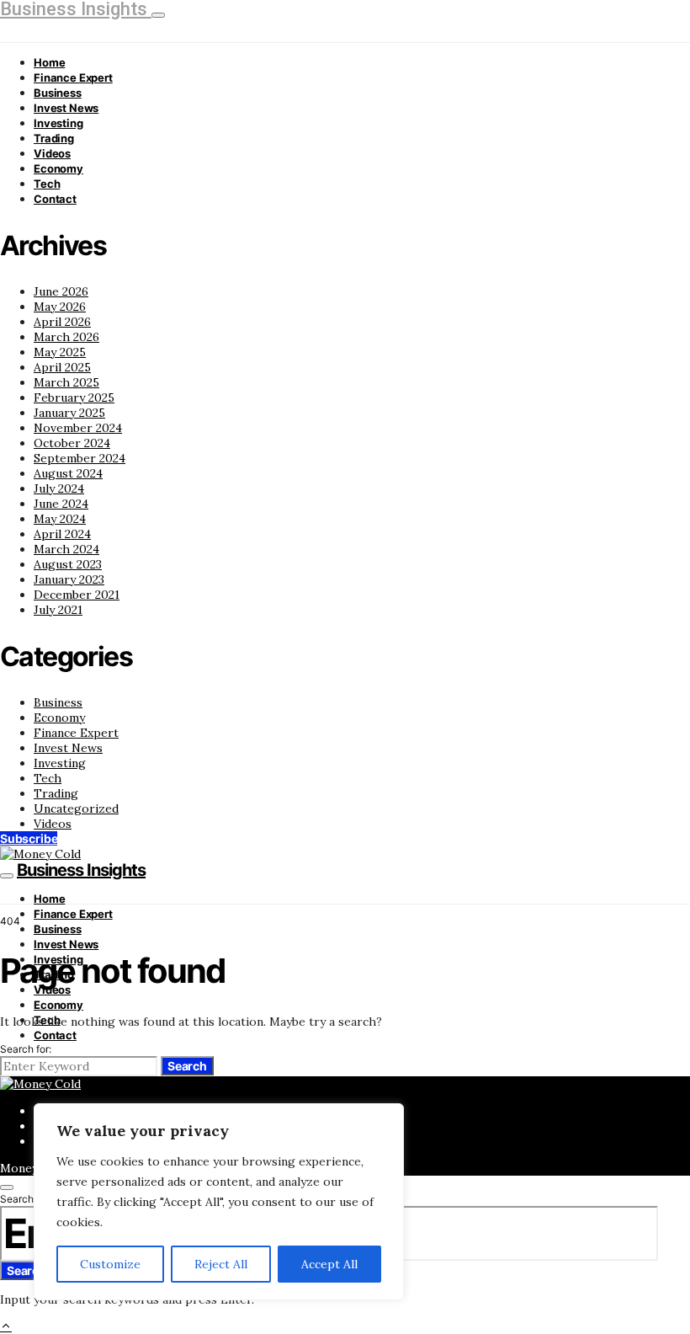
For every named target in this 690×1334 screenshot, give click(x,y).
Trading (54, 138)
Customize (110, 1264)
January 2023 (69, 579)
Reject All (220, 1264)
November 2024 (78, 427)
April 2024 (62, 534)
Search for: (25, 1049)
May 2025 (60, 352)
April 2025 (62, 367)
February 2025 (74, 397)
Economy (58, 168)
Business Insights (81, 870)
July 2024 (59, 488)
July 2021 (58, 609)
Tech (47, 183)
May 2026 (60, 306)
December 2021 (76, 594)
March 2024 (66, 549)
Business (58, 92)
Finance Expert (73, 77)
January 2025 (69, 412)
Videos (52, 153)
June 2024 (61, 503)
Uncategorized (76, 808)
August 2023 (68, 564)
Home (49, 62)
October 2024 (72, 443)
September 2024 (79, 458)
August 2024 (68, 473)
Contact (55, 198)
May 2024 (60, 518)
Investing (58, 123)
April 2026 (62, 321)
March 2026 (66, 336)
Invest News (66, 108)
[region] (219, 1201)
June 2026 (61, 291)
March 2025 (66, 382)
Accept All (329, 1264)
